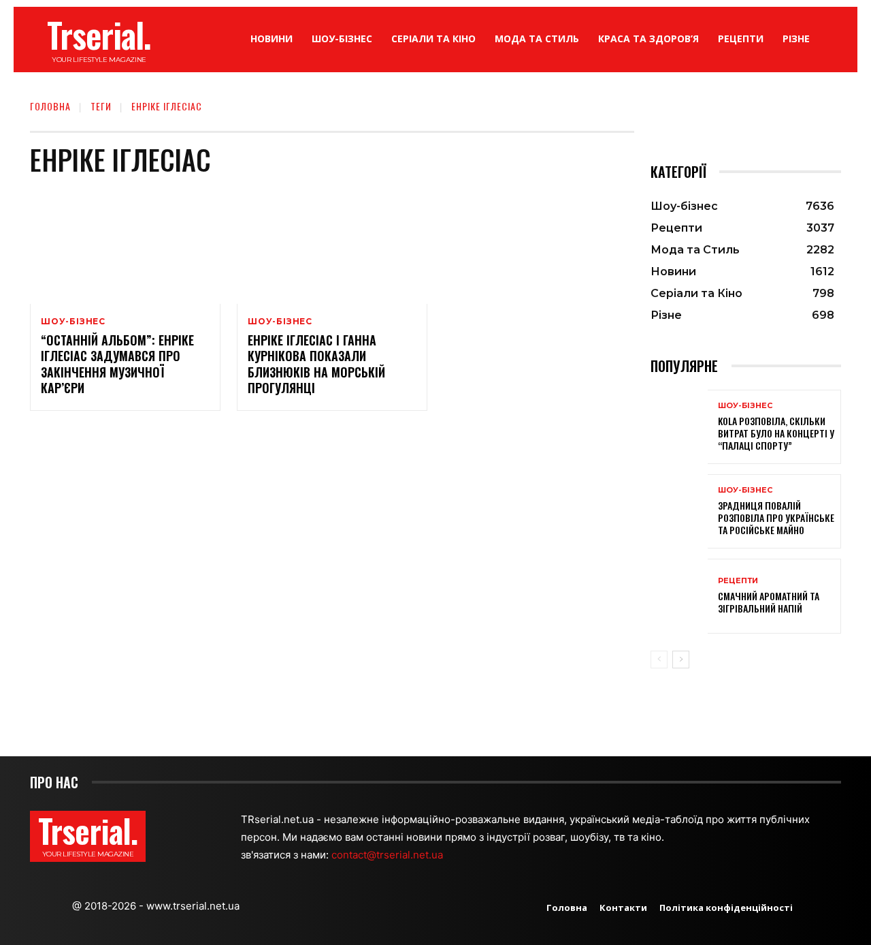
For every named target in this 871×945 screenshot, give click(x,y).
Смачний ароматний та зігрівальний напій (768, 602)
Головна (50, 106)
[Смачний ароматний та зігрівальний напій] (679, 596)
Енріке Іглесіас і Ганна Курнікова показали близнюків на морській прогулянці (316, 364)
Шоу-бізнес (73, 321)
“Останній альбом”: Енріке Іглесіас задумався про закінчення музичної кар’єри (117, 364)
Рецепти (738, 581)
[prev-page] (659, 659)
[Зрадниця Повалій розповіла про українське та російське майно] (679, 511)
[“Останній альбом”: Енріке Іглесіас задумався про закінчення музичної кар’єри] (125, 246)
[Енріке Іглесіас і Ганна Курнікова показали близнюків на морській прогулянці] (332, 246)
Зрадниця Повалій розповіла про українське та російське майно (776, 517)
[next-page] (680, 659)
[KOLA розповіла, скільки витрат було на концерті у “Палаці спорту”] (679, 427)
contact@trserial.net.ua (388, 854)
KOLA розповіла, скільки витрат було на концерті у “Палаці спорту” (776, 433)
